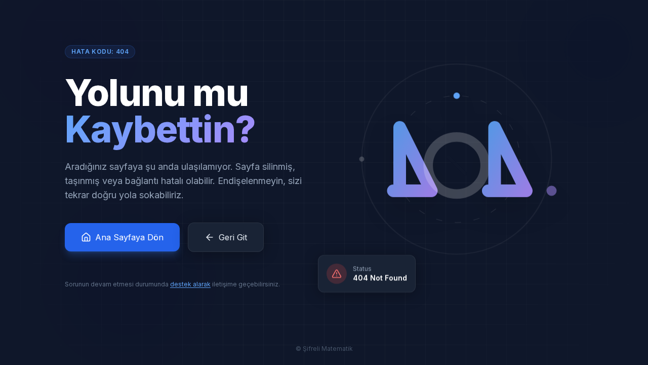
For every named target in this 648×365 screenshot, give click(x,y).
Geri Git (233, 237)
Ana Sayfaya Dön (129, 237)
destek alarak (190, 284)
